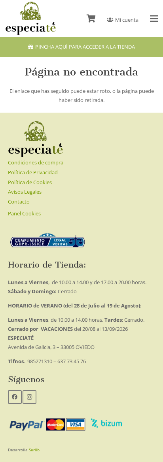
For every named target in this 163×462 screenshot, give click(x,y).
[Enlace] (30, 18)
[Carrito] (91, 18)
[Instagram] (29, 397)
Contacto (19, 201)
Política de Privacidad (33, 172)
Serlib (34, 450)
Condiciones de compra (35, 162)
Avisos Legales (25, 191)
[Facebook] (15, 397)
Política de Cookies (30, 182)
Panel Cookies (24, 213)
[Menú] (154, 18)
